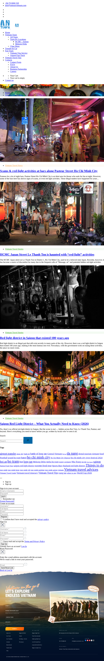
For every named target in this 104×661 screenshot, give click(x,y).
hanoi (24, 457)
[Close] (1, 478)
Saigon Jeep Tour (36, 633)
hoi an (3, 461)
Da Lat (64, 454)
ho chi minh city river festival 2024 (86, 458)
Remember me (9, 499)
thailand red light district (74, 466)
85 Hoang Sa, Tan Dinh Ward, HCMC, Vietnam (69, 633)
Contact (8, 642)
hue (21, 461)
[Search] (27, 440)
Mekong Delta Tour (36, 639)
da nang (72, 453)
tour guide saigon (51, 470)
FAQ (7, 650)
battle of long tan (38, 453)
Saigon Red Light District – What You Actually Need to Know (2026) (44, 423)
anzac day (19, 454)
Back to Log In (6, 570)
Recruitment (9, 644)
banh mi (27, 454)
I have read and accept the (24, 541)
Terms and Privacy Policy (34, 541)
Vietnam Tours (11, 35)
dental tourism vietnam (88, 454)
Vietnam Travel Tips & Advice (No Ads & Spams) (69, 649)
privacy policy (43, 519)
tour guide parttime (38, 470)
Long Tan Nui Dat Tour (37, 644)
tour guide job (25, 470)
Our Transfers (9, 639)
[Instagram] (87, 640)
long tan (28, 461)
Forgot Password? (7, 501)
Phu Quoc (21, 642)
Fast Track (9, 51)
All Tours (14, 37)
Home (7, 32)
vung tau (62, 473)
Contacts (8, 60)
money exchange (65, 462)
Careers (13, 71)
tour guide (3, 470)
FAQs (12, 64)
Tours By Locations (18, 39)
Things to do (95, 465)
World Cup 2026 (84, 473)
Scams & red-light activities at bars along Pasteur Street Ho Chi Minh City (49, 171)
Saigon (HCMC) (22, 633)
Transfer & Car (11, 48)
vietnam (61, 470)
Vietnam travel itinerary (27, 473)
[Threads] (93, 640)
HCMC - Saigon (22, 42)
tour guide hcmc (14, 470)
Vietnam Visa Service (18, 53)
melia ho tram (52, 462)
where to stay (71, 473)
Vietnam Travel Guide (8, 473)
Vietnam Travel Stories (14, 249)
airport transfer (8, 453)
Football (3, 458)
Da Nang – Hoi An (23, 639)
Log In (24, 546)
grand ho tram (14, 458)
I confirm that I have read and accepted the (26, 519)
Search (2, 436)
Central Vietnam (54, 454)
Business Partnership (18, 69)
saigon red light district (24, 466)
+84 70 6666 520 (12, 3)
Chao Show (15, 46)
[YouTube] (89, 640)
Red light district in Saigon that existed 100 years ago (34, 338)
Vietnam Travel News (14, 95)
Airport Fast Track (17, 55)
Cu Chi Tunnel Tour (36, 642)
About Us (14, 67)
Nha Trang (76, 462)
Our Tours (8, 636)
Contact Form (15, 62)
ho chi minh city (38, 457)
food (102, 454)
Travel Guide (9, 647)
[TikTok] (91, 640)
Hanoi (20, 636)
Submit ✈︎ (14, 628)
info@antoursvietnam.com (15, 5)
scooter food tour (43, 465)
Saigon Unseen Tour (36, 647)
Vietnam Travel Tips (13, 58)
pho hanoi (90, 462)
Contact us (9, 80)
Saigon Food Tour (6, 466)
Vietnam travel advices (81, 469)
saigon (97, 461)
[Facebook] (85, 640)
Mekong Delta (21, 44)
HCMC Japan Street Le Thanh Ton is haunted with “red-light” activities (47, 254)
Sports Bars (57, 466)
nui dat (83, 462)
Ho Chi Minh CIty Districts (60, 458)
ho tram (13, 461)
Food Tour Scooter (36, 636)
